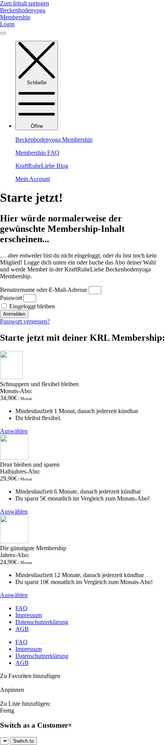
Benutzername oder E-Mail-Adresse (43, 289)
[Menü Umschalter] (3, 33)
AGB (22, 629)
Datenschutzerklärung (41, 622)
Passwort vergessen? (25, 321)
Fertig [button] (7, 710)
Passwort (11, 298)
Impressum (28, 615)
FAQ (21, 608)
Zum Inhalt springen (24, 3)
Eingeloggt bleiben (31, 306)
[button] (82, 679)
